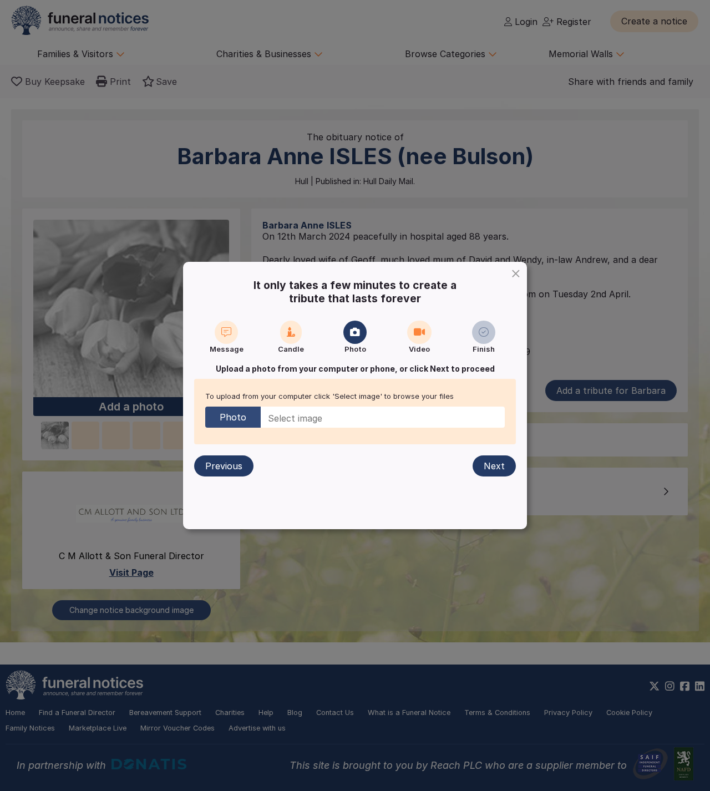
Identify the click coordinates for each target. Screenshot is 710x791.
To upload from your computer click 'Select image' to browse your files (329, 396)
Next (494, 465)
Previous (223, 465)
